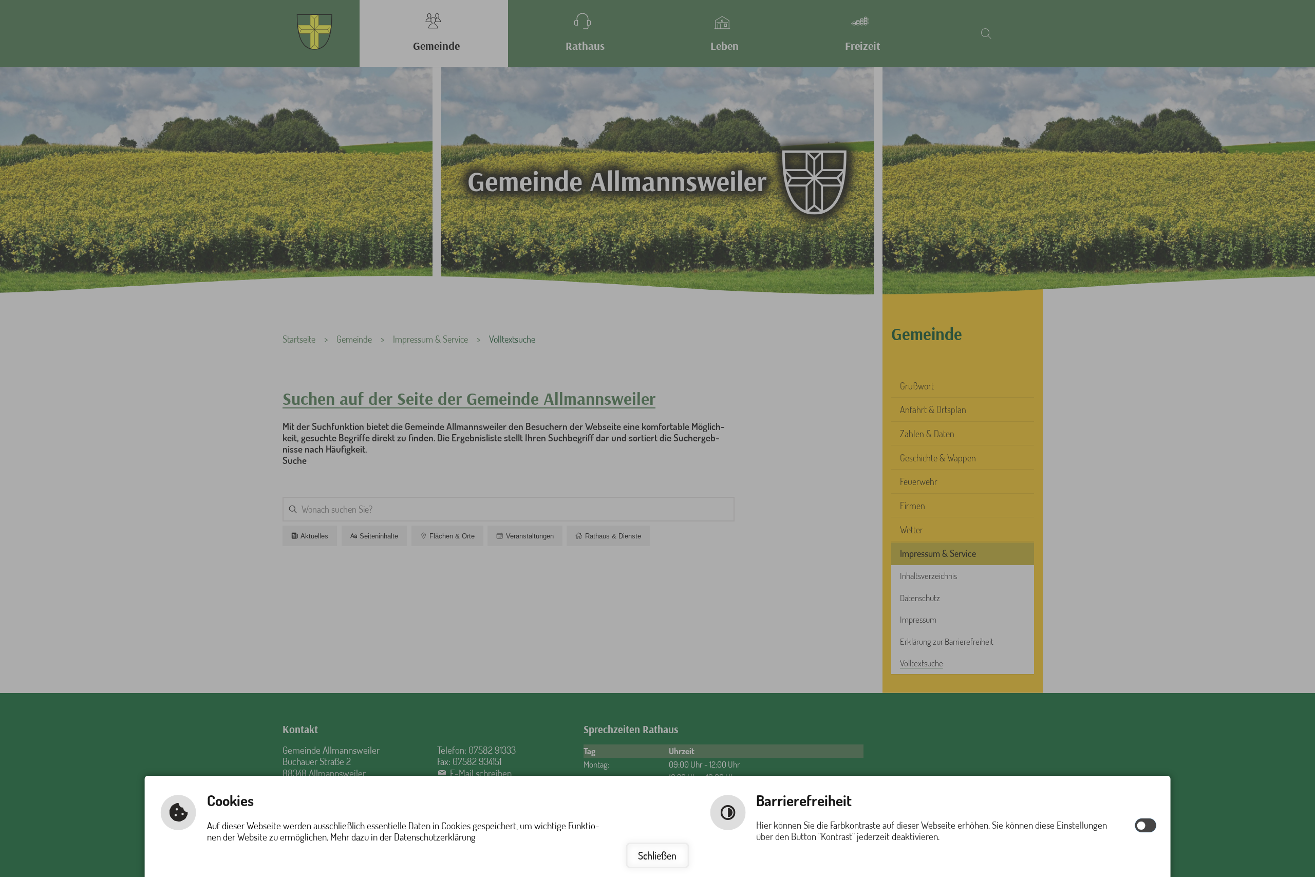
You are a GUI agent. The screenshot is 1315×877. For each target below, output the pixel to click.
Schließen (657, 855)
